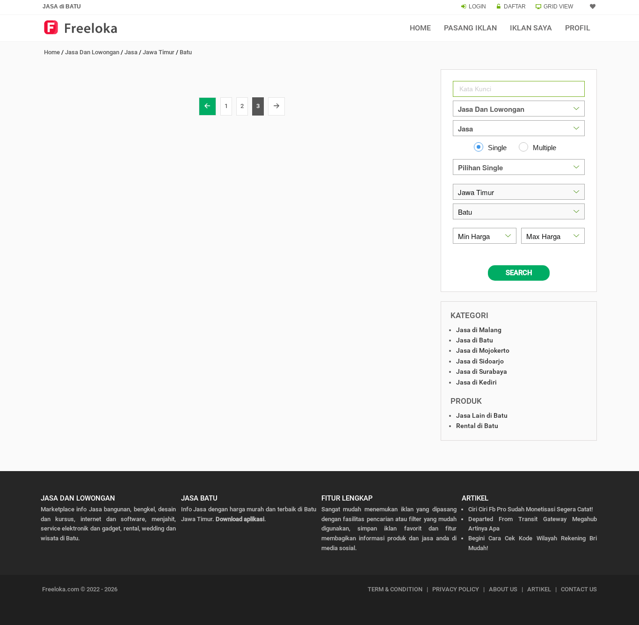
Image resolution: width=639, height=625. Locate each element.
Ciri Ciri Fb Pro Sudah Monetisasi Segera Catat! (530, 509)
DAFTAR (515, 6)
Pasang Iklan (470, 27)
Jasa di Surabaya (481, 371)
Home (420, 27)
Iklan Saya (531, 27)
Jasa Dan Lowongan (92, 52)
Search (519, 273)
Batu (186, 52)
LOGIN (477, 6)
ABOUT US (503, 589)
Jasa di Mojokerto (482, 350)
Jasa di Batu (474, 340)
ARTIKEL (539, 589)
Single (497, 148)
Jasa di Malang (478, 330)
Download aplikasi (240, 519)
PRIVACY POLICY (455, 589)
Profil (577, 27)
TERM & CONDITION (395, 589)
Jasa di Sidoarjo (480, 361)
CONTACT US (579, 589)
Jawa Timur (158, 52)
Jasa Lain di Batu (482, 415)
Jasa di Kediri (476, 382)
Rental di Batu (477, 425)
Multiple (544, 148)
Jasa (131, 52)
